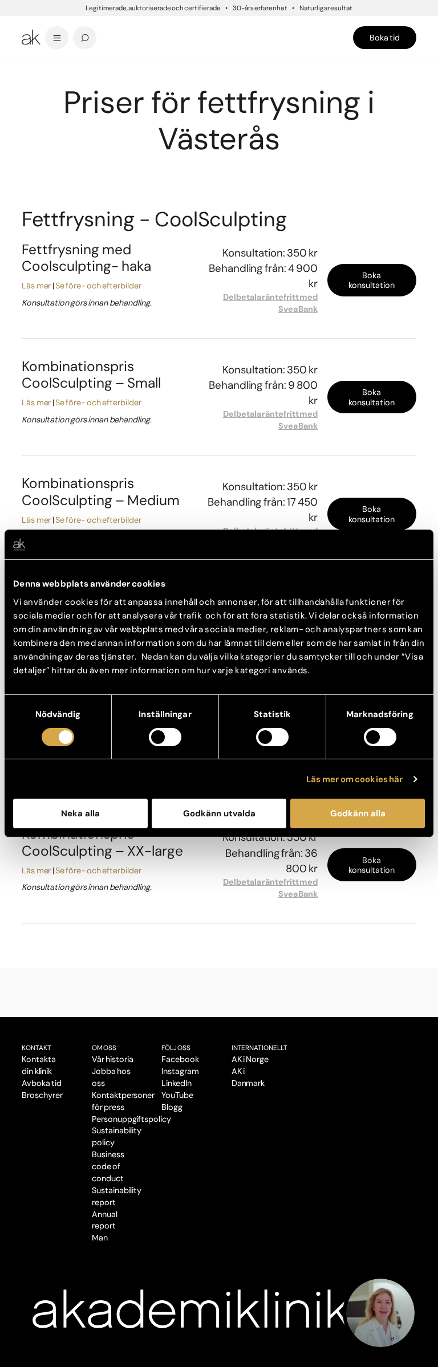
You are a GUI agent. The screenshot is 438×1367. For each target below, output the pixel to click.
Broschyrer (42, 1095)
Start (29, 67)
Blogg (171, 1107)
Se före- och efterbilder (98, 285)
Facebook (180, 1059)
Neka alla (80, 813)
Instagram (180, 1071)
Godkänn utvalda (219, 813)
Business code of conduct (108, 1166)
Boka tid (385, 37)
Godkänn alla (358, 813)
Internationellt (260, 1047)
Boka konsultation (371, 280)
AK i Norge (250, 1059)
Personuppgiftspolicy (131, 1119)
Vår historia (112, 1059)
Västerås (68, 67)
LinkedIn (176, 1083)
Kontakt (36, 1047)
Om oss (104, 1047)
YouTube (177, 1095)
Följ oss (175, 1047)
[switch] (165, 737)
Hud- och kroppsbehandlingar (122, 67)
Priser (46, 67)
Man (100, 1237)
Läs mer (36, 285)
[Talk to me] (380, 1312)
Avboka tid (42, 1083)
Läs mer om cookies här (354, 779)
